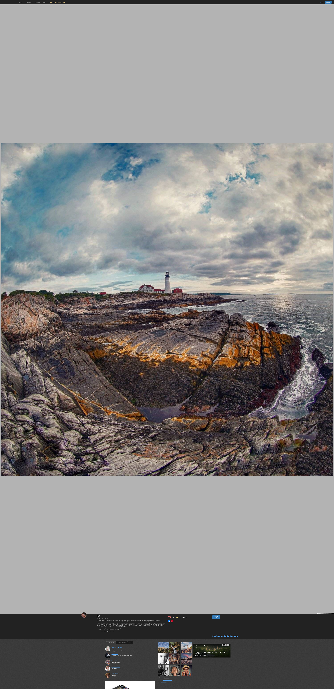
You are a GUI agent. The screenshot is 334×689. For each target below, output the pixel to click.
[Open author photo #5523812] (174, 658)
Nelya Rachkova (115, 673)
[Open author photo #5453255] (174, 670)
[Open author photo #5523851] (163, 658)
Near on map (122, 642)
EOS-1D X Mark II (167, 680)
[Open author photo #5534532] (174, 647)
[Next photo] (332, 299)
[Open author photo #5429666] (186, 670)
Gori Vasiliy (114, 660)
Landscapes (163, 682)
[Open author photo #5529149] (186, 647)
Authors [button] (29, 2)
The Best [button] (37, 2)
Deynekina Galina (116, 667)
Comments (111, 642)
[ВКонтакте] (169, 621)
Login (321, 2)
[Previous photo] (1, 299)
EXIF (130, 642)
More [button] (45, 2)
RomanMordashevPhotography (113, 629)
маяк (104, 629)
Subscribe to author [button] (216, 617)
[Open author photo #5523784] (186, 658)
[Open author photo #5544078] (163, 647)
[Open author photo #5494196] (163, 670)
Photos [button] (21, 2)
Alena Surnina (115, 654)
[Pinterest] (172, 621)
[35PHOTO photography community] (9, 2)
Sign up (328, 2)
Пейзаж (99, 629)
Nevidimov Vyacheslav (117, 647)
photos (166, 678)
